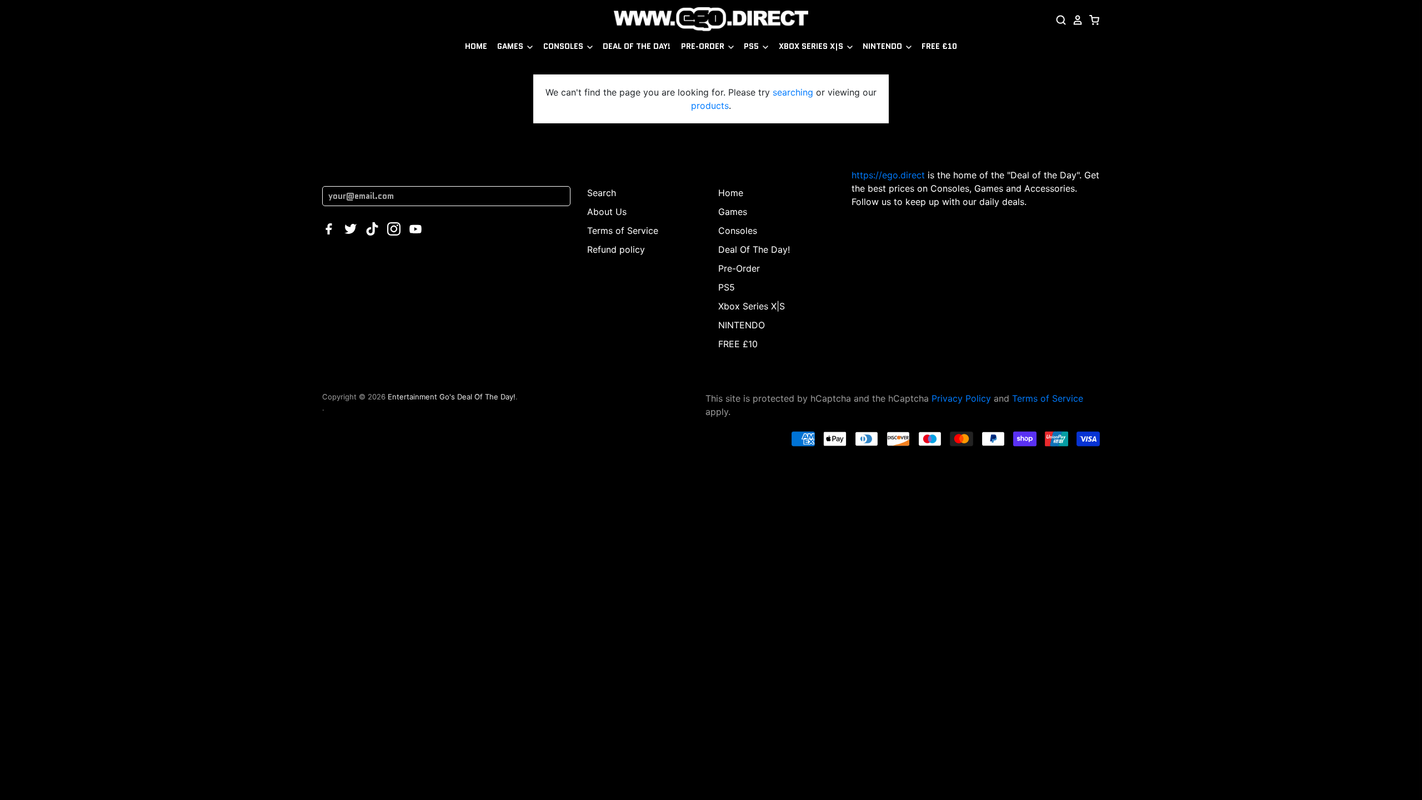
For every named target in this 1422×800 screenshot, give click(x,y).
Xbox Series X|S (812, 46)
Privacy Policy (961, 398)
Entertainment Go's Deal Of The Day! (451, 396)
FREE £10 (939, 46)
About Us (607, 211)
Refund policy (616, 249)
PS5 (752, 46)
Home (476, 46)
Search (601, 192)
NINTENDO (883, 46)
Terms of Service (622, 230)
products (710, 105)
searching (793, 92)
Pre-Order (704, 46)
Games (511, 46)
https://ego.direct (888, 175)
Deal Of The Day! (636, 46)
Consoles (564, 46)
